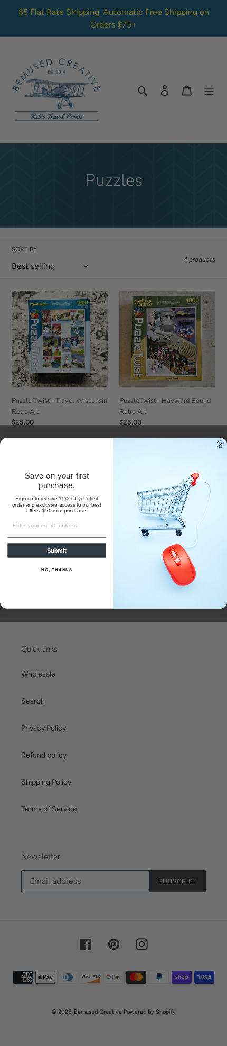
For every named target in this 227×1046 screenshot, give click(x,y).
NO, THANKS (56, 569)
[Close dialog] (220, 443)
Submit (57, 550)
